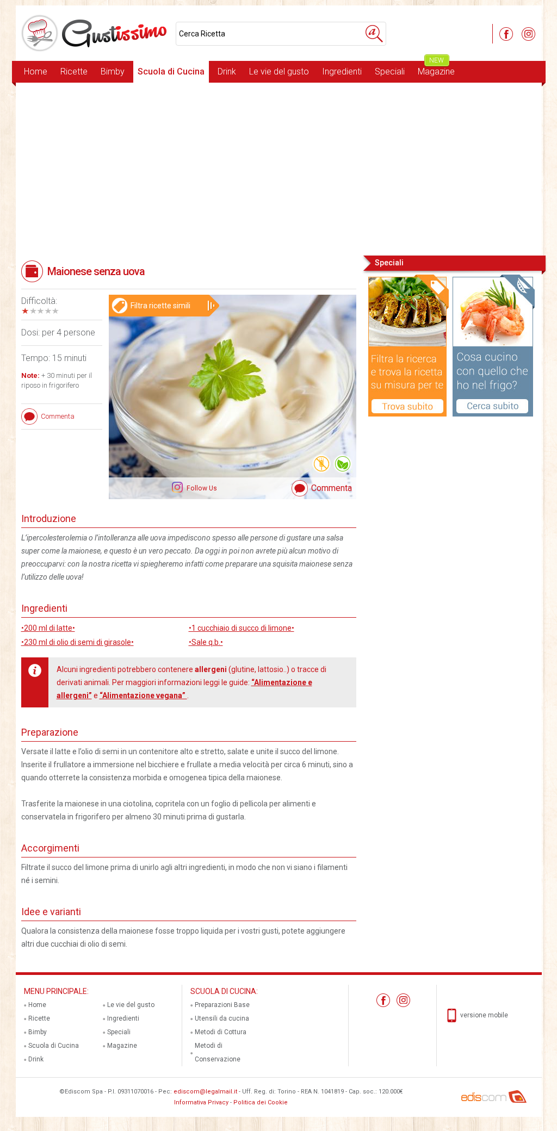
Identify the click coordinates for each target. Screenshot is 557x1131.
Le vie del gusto (279, 71)
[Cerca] (374, 33)
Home (35, 71)
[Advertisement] (279, 168)
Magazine (436, 69)
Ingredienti (342, 71)
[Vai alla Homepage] (96, 33)
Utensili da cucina (222, 1018)
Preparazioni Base (222, 1005)
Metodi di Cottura (220, 1032)
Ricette (74, 71)
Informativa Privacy (201, 1102)
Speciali (390, 71)
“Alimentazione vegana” (143, 695)
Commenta (331, 488)
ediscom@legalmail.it (205, 1091)
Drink (227, 71)
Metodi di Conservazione (217, 1052)
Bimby (113, 71)
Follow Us (201, 488)
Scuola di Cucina (171, 71)
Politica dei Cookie (260, 1102)
